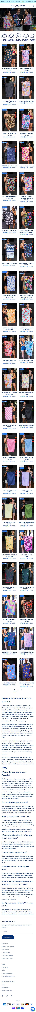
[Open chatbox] (33, 1009)
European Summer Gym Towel (26, 393)
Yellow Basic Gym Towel (9, 523)
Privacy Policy (6, 987)
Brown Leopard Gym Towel (9, 134)
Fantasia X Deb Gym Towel (26, 134)
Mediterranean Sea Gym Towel (9, 296)
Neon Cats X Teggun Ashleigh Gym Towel (26, 231)
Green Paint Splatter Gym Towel (27, 588)
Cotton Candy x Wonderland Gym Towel (26, 198)
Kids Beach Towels (7, 955)
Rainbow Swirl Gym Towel (9, 620)
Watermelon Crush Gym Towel (26, 328)
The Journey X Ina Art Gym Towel (9, 393)
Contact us (5, 967)
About (3, 964)
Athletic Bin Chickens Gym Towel (9, 555)
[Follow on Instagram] (7, 996)
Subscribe (8, 937)
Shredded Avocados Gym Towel (9, 328)
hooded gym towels (7, 759)
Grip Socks (5, 943)
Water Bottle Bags (7, 958)
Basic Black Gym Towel (26, 425)
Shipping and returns (8, 981)
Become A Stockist (7, 973)
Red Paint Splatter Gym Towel (9, 588)
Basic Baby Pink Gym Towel (9, 458)
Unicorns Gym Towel (26, 652)
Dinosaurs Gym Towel (9, 652)
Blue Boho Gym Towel (9, 263)
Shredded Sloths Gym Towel (9, 69)
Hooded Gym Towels (8, 946)
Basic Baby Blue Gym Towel (26, 458)
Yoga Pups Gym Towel (26, 360)
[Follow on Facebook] (2, 996)
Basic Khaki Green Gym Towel (26, 523)
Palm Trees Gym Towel (9, 231)
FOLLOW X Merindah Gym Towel (9, 361)
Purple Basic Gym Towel (26, 490)
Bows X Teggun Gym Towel (26, 620)
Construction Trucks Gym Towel (26, 683)
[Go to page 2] (21, 690)
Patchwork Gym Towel (26, 101)
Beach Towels (6, 952)
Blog (3, 984)
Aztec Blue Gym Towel (9, 166)
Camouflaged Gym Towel (9, 101)
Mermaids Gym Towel (9, 683)
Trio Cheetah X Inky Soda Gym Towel (26, 296)
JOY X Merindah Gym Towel (26, 69)
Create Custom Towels (8, 976)
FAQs (3, 970)
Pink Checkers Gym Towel (9, 426)
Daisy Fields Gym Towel (26, 166)
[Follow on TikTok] (11, 996)
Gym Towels (5, 949)
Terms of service (7, 990)
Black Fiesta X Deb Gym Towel (26, 263)
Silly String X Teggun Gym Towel (9, 197)
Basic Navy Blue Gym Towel (9, 490)
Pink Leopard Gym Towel (26, 555)
